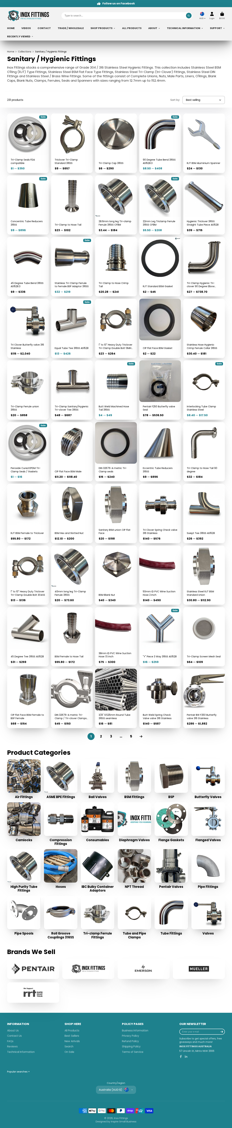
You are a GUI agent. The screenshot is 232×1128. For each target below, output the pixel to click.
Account (212, 15)
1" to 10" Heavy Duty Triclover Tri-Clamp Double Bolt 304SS (28, 575)
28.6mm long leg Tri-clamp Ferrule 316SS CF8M (116, 205)
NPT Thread (134, 869)
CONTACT (44, 28)
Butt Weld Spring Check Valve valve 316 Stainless (160, 698)
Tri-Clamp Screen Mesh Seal (204, 636)
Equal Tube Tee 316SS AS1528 (72, 328)
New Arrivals (72, 1041)
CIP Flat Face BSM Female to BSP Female (28, 698)
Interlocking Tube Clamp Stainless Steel (204, 390)
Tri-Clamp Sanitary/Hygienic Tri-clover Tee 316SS (72, 390)
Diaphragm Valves (134, 822)
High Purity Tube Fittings (24, 871)
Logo (28, 15)
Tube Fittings (171, 916)
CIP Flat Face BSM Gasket (160, 328)
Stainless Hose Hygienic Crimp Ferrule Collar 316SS (204, 328)
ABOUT (152, 28)
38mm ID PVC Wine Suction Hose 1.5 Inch (116, 636)
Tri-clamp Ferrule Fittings (97, 917)
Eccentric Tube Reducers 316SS (160, 451)
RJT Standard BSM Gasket (160, 266)
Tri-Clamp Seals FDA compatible (28, 143)
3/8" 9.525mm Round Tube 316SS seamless (116, 698)
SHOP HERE (73, 1024)
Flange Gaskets (171, 822)
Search (69, 1046)
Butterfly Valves (208, 779)
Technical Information (21, 1052)
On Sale (69, 1052)
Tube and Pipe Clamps (134, 917)
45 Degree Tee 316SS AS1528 (28, 636)
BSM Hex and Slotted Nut (72, 513)
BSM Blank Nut (116, 575)
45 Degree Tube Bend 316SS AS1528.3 (28, 266)
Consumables (97, 822)
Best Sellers (72, 1036)
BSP (171, 779)
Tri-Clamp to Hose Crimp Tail (116, 266)
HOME (11, 28)
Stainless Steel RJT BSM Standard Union (204, 575)
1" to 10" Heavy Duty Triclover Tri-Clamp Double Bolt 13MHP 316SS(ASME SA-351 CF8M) (116, 328)
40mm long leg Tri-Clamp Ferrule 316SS (72, 575)
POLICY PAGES (133, 1024)
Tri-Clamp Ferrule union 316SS (28, 390)
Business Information (135, 1030)
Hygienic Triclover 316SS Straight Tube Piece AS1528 (204, 205)
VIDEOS (26, 28)
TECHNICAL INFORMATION (183, 28)
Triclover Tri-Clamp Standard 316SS (72, 143)
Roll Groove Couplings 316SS (60, 917)
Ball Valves (97, 779)
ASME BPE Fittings (60, 779)
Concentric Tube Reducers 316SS (28, 205)
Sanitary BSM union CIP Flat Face (116, 513)
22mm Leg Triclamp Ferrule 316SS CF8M (160, 205)
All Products (72, 1030)
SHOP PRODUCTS (101, 28)
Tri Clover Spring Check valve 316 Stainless (160, 513)
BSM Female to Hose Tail (72, 636)
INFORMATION (18, 1024)
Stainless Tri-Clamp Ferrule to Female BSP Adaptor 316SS (72, 266)
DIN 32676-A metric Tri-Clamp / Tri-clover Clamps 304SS (72, 698)
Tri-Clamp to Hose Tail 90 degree (204, 451)
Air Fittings (24, 779)
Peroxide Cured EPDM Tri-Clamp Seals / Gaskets (28, 451)
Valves (208, 916)
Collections (24, 51)
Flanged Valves (208, 822)
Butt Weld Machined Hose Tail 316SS (116, 390)
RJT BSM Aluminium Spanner (204, 143)
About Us (13, 1030)
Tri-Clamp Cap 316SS (116, 143)
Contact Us (14, 1036)
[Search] (189, 16)
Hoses (60, 869)
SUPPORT (216, 28)
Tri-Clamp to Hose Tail (72, 205)
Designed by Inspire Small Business (116, 1121)
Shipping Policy (131, 1046)
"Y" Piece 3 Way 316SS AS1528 (160, 636)
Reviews (12, 1046)
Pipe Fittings (208, 869)
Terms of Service (132, 1052)
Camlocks (24, 822)
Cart (222, 15)
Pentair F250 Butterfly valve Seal (160, 390)
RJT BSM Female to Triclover (28, 513)
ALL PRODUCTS (131, 28)
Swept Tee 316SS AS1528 (204, 513)
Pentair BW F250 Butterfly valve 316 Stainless (204, 698)
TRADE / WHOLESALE (71, 28)
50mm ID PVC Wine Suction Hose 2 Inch (160, 575)
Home (10, 51)
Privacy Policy (130, 1036)
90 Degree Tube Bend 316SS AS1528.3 (160, 143)
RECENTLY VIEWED (18, 36)
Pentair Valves (171, 869)
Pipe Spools (24, 916)
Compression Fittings (60, 824)
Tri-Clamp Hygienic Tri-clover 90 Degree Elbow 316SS (204, 266)
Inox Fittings (121, 1118)
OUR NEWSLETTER (192, 1024)
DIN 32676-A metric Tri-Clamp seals (116, 451)
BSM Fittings (134, 779)
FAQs (10, 1041)
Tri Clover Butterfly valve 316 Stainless (28, 328)
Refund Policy (130, 1041)
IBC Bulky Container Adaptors (97, 871)
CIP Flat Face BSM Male (72, 451)
